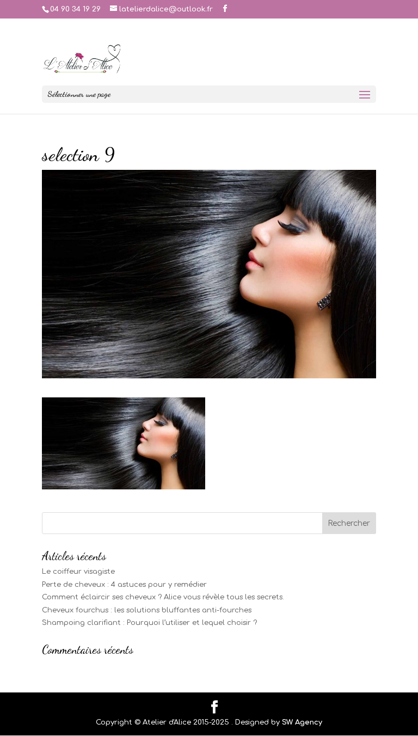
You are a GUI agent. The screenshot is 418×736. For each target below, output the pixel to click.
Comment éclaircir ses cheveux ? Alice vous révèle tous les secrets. (163, 597)
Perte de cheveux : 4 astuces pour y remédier (124, 584)
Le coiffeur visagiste (78, 571)
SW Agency (302, 722)
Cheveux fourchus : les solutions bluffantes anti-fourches (146, 610)
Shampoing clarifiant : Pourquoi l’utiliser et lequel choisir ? (149, 623)
